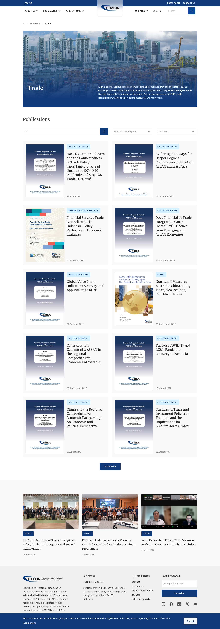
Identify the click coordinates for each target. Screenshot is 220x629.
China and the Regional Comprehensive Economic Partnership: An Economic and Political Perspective (84, 418)
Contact (135, 582)
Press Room (173, 3)
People (28, 3)
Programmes (50, 11)
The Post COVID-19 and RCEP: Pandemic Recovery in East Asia (173, 350)
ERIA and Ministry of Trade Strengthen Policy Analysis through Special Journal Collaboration (49, 544)
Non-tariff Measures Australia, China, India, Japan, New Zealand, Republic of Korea (173, 288)
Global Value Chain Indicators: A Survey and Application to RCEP (85, 286)
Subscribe (179, 593)
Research (35, 23)
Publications (73, 11)
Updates (140, 11)
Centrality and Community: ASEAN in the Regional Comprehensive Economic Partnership (84, 354)
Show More (110, 466)
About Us (30, 11)
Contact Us (189, 3)
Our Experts (137, 586)
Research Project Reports (83, 210)
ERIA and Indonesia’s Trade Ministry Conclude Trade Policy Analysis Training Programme (109, 544)
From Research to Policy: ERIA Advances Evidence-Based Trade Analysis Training (168, 542)
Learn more (29, 623)
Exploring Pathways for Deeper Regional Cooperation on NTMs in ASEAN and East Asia (175, 160)
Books (161, 274)
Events (157, 11)
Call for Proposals (140, 599)
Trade (28, 533)
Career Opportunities (142, 590)
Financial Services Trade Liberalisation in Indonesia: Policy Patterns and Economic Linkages (85, 226)
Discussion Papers (78, 146)
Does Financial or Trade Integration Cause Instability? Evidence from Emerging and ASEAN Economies (174, 226)
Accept (190, 621)
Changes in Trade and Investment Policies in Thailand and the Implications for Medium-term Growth (173, 418)
